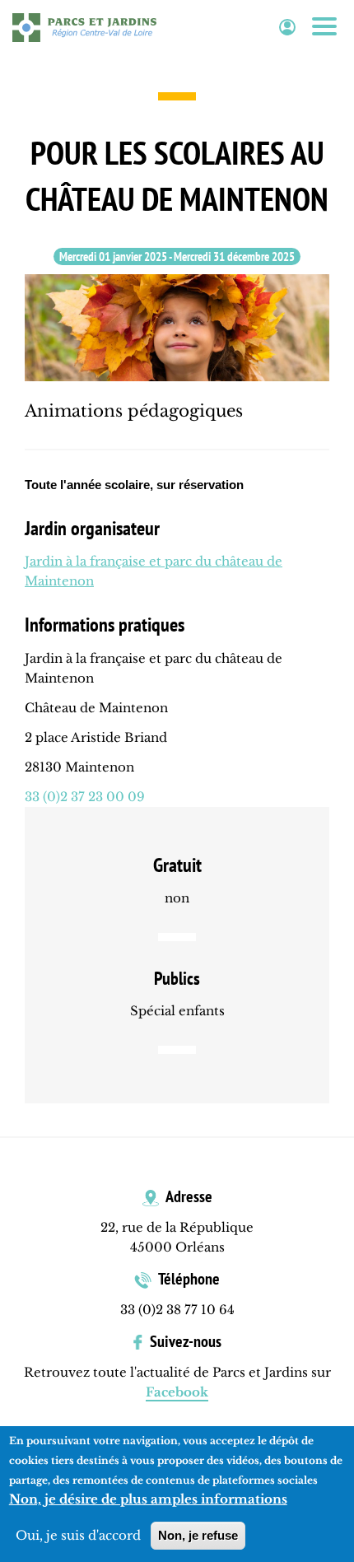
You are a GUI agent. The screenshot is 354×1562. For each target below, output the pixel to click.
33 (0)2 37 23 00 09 (85, 796)
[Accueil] (84, 27)
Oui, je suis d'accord (78, 1535)
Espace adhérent (287, 27)
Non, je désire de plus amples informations (148, 1499)
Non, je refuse (198, 1535)
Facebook (177, 1392)
